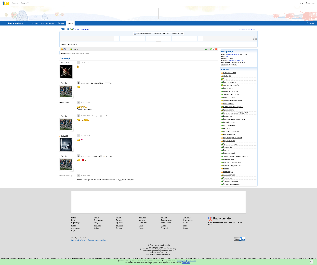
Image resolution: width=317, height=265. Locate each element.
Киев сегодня (228, 172)
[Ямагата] (195, 38)
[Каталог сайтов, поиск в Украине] (239, 238)
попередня (243, 29)
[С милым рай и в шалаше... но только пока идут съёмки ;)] (137, 38)
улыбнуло (227, 76)
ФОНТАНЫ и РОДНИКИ (232, 162)
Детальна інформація (229, 64)
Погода (118, 220)
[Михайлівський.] (163, 38)
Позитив (226, 150)
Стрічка (61, 23)
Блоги (185, 223)
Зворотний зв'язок (78, 240)
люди (73, 53)
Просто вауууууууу (230, 144)
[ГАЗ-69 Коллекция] (174, 38)
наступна (251, 29)
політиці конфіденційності (186, 261)
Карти (141, 225)
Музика (141, 228)
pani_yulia (64, 136)
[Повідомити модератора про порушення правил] (216, 49)
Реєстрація (310, 3)
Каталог (164, 217)
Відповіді (164, 228)
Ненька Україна (229, 135)
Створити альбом (47, 23)
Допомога (310, 23)
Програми (142, 217)
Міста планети (228, 104)
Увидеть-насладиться (231, 184)
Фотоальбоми (166, 223)
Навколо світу (228, 159)
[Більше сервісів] (67, 49)
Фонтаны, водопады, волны (233, 165)
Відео (73, 225)
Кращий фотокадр (230, 122)
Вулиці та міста (229, 97)
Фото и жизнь (228, 79)
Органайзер (75, 228)
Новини (163, 225)
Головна (15, 3)
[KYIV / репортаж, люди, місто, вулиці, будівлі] (158, 33)
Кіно (184, 225)
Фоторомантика (229, 125)
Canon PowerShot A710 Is (235, 60)
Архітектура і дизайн (231, 85)
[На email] (62, 49)
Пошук (118, 217)
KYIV (227, 56)
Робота (96, 217)
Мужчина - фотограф (81, 29)
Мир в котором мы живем (232, 138)
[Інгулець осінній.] (132, 38)
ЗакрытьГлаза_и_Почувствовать (235, 156)
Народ (96, 223)
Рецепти (119, 228)
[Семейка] (122, 38)
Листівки (119, 225)
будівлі (87, 53)
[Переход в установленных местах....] (189, 38)
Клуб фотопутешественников (234, 119)
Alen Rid (65, 29)
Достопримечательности (232, 100)
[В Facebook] (65, 49)
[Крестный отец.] (200, 38)
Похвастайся (228, 147)
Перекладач (75, 223)
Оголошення (98, 220)
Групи (185, 228)
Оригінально (228, 178)
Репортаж (226, 128)
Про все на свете (229, 82)
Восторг (226, 169)
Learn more (186, 263)
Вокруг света (228, 88)
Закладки (186, 217)
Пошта (73, 217)
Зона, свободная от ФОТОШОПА (235, 113)
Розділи (24, 3)
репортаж (68, 53)
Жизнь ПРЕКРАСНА (230, 91)
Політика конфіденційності (97, 240)
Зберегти (75, 49)
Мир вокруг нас (229, 141)
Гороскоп (142, 220)
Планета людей (229, 153)
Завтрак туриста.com (231, 94)
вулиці (82, 53)
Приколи (119, 223)
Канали (70, 23)
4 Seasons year (229, 175)
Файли (96, 228)
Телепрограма (166, 220)
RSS (73, 220)
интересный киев (229, 73)
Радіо (73, 231)
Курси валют (188, 220)
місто (77, 53)
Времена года (228, 110)
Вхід (301, 3)
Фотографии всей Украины (233, 107)
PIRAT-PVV (65, 62)
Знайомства (143, 223)
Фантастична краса (230, 181)
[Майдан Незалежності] (158, 38)
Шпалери (97, 225)
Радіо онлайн (222, 218)
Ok (311, 262)
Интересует (227, 116)
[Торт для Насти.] (127, 38)
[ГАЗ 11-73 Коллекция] (184, 38)
